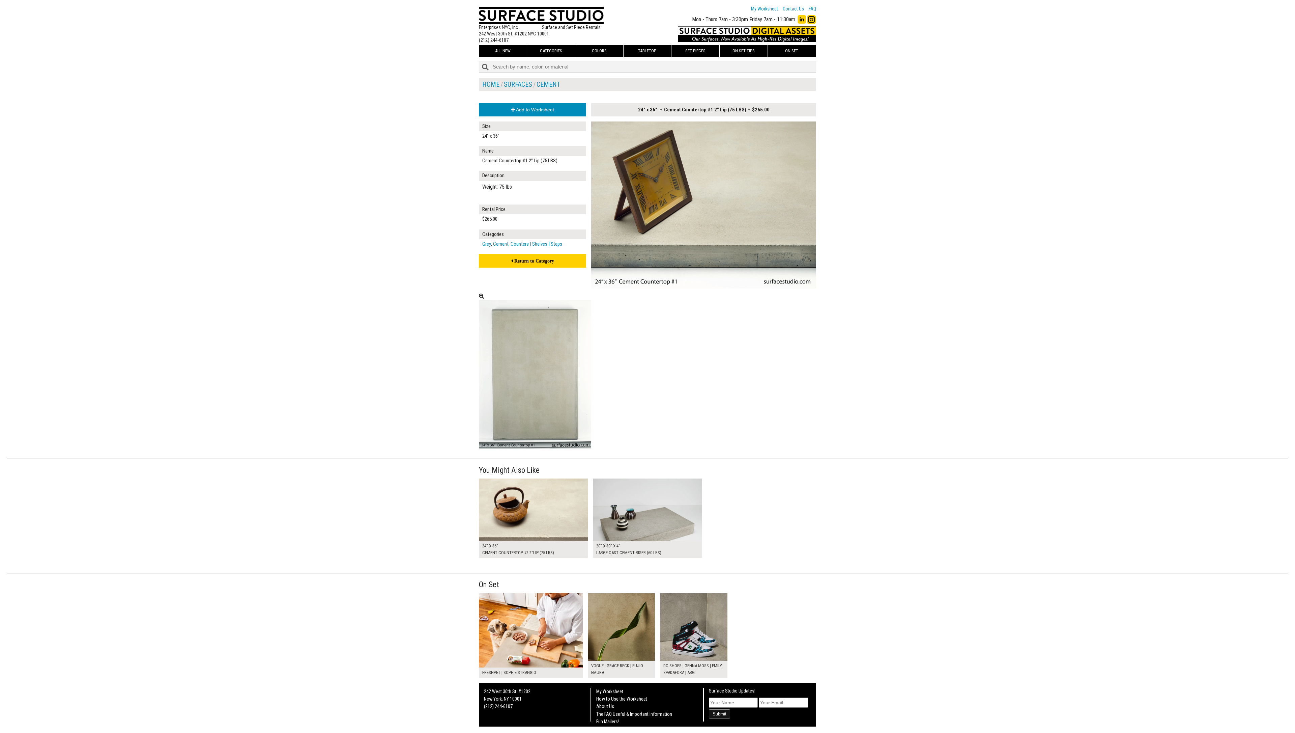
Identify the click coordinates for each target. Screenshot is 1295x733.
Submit (719, 713)
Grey (486, 244)
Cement (548, 84)
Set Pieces (695, 50)
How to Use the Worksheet (621, 699)
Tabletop (647, 50)
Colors (599, 50)
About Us (605, 706)
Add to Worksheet (534, 109)
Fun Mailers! (607, 721)
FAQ (812, 8)
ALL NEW (503, 50)
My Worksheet (764, 8)
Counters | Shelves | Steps (536, 244)
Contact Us (793, 8)
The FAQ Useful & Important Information (634, 714)
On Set (791, 50)
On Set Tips (743, 50)
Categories (551, 50)
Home (490, 84)
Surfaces (518, 84)
